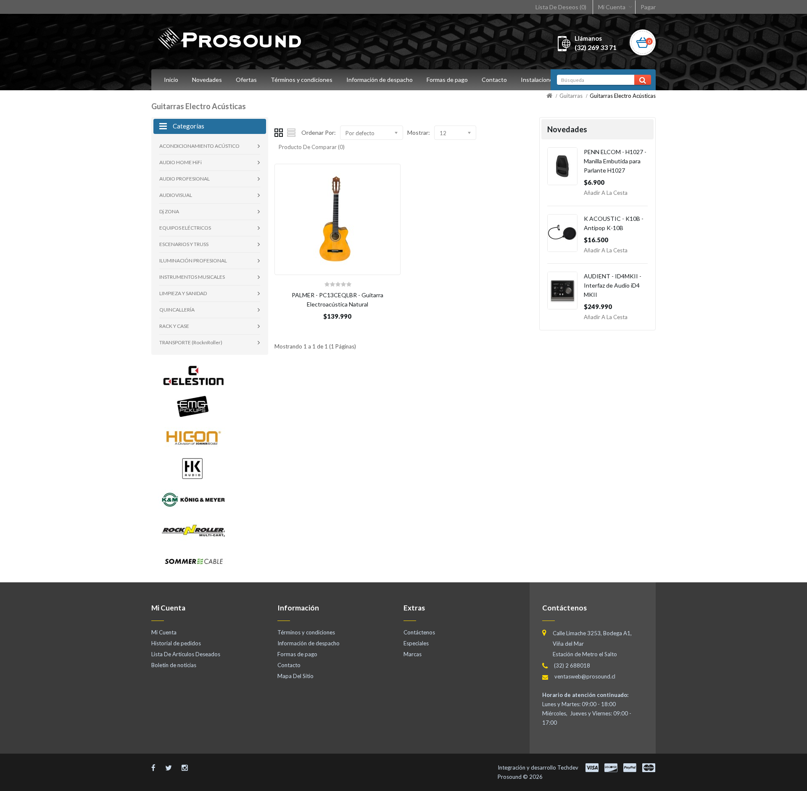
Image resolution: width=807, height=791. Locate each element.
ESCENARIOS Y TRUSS (183, 244)
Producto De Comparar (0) (312, 147)
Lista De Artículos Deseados (185, 654)
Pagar (648, 6)
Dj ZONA (169, 211)
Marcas (413, 654)
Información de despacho (379, 79)
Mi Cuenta (611, 6)
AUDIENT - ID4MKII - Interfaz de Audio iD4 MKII (612, 285)
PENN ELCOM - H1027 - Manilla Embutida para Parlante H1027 (615, 161)
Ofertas (246, 79)
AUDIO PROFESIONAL (184, 178)
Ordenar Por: (318, 132)
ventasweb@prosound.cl (584, 676)
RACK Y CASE (174, 326)
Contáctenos (419, 632)
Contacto (494, 79)
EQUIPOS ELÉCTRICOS (185, 228)
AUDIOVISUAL (175, 195)
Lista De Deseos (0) (560, 6)
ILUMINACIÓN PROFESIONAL (193, 260)
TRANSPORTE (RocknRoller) (190, 342)
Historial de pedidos (176, 643)
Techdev (567, 767)
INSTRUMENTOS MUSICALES (192, 277)
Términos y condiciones (301, 79)
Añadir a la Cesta (606, 192)
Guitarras (571, 95)
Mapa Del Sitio (295, 676)
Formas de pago (447, 79)
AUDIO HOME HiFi (180, 162)
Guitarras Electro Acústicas (623, 95)
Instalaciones (538, 79)
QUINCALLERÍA (177, 309)
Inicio (171, 79)
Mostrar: (418, 132)
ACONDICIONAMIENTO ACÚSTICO (199, 146)
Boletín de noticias (173, 665)
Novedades (207, 79)
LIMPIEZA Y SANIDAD (183, 293)
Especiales (416, 643)
